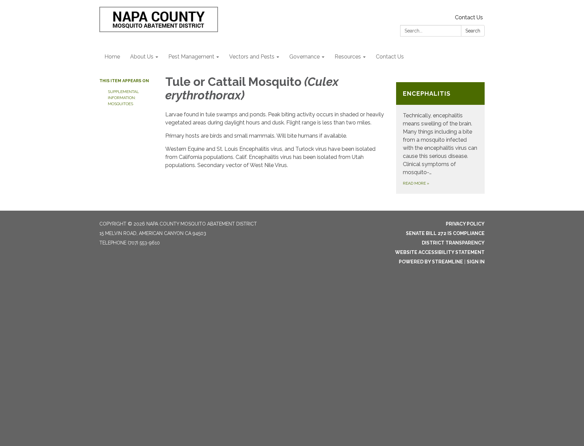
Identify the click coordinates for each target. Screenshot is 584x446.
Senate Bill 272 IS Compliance (445, 233)
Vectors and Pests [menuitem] (251, 56)
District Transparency (453, 242)
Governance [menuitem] (304, 56)
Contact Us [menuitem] (390, 56)
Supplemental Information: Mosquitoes (123, 97)
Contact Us (469, 17)
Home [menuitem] (112, 56)
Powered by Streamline (431, 261)
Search (472, 30)
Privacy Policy (465, 224)
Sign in (476, 261)
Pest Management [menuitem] (191, 56)
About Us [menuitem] (141, 56)
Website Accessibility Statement (440, 252)
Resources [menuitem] (348, 56)
